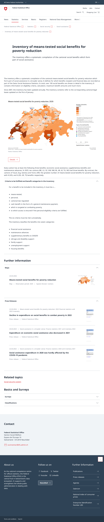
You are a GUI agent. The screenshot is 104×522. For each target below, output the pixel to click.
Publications (78, 471)
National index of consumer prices (84, 495)
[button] (6, 19)
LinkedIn (55, 475)
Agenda (76, 483)
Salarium (76, 489)
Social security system (12, 382)
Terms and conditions (10, 519)
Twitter (55, 471)
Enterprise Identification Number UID (82, 504)
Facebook (44, 471)
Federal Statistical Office (21, 8)
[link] (52, 282)
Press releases (78, 477)
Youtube (44, 475)
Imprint (20, 519)
